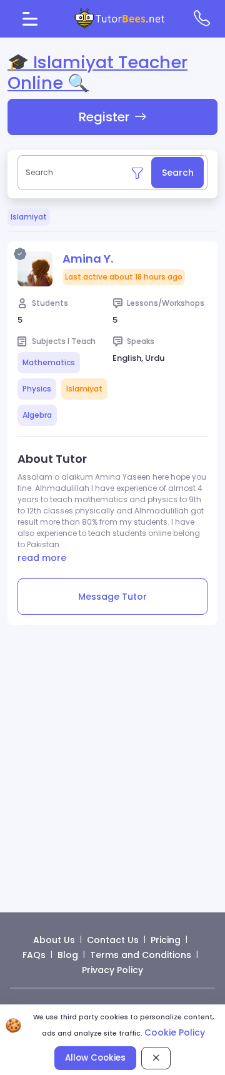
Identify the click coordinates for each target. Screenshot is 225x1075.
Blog (68, 955)
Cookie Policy (174, 1032)
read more (42, 558)
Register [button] (104, 117)
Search (178, 172)
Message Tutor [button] (112, 596)
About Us (54, 940)
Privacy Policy (112, 970)
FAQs (34, 955)
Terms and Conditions (140, 955)
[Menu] (30, 19)
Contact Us (113, 940)
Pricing (166, 940)
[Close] (156, 1058)
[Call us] (202, 19)
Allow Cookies (95, 1058)
